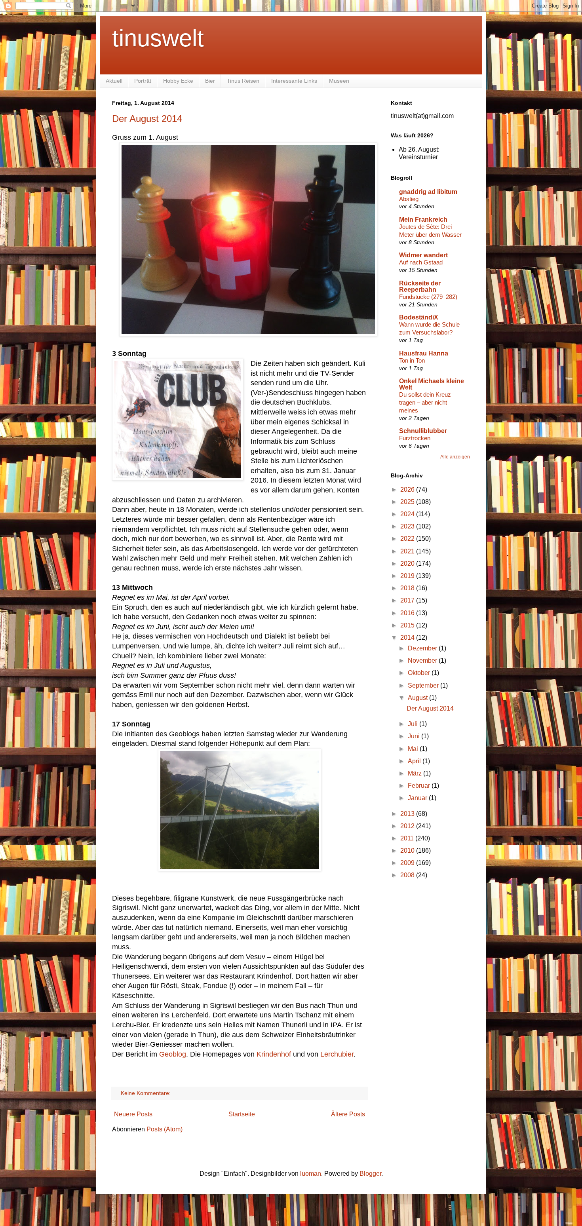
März (415, 773)
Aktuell (114, 81)
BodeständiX (418, 317)
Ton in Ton (412, 360)
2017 (408, 600)
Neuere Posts (133, 1114)
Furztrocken (414, 438)
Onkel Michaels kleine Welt (431, 384)
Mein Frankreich (423, 219)
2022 (408, 538)
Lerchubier (337, 1054)
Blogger (370, 1173)
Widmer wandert (423, 255)
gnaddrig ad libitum (428, 191)
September (424, 685)
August (418, 697)
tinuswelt (158, 38)
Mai (414, 748)
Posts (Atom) (164, 1129)
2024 (408, 514)
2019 (408, 575)
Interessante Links (294, 81)
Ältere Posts (348, 1114)
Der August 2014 (147, 118)
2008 (408, 875)
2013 (408, 813)
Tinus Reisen (243, 81)
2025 (408, 501)
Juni (414, 736)
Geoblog (172, 1054)
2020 (408, 563)
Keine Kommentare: (146, 1093)
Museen (339, 81)
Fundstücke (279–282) (428, 296)
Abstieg (408, 199)
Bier (210, 81)
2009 (408, 862)
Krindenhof (274, 1054)
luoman (310, 1173)
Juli (413, 723)
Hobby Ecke (178, 81)
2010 (408, 850)
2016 (408, 613)
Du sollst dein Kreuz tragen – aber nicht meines (425, 402)
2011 (407, 838)
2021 (408, 551)
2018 (408, 588)
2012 (408, 826)
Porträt (142, 81)
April (415, 761)
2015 (408, 625)
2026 (408, 489)
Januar (418, 798)
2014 (408, 637)
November (423, 660)
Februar (420, 785)
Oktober (420, 672)
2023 (408, 526)
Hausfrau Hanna (423, 353)
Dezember (423, 648)
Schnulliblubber (423, 431)
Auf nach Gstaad (421, 262)
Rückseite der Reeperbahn (420, 286)
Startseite (241, 1114)
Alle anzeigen (455, 457)
